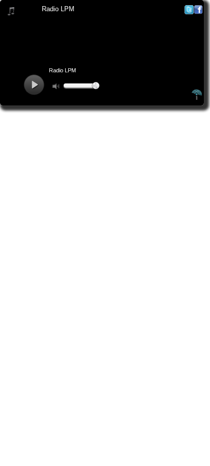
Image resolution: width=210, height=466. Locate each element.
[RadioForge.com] (197, 98)
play (33, 84)
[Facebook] (198, 12)
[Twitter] (189, 12)
